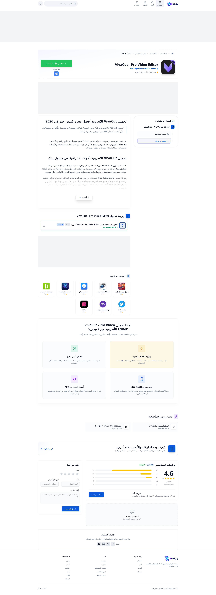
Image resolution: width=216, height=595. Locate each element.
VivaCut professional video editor (143, 69)
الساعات (67, 579)
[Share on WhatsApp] (103, 544)
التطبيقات (164, 53)
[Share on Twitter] (108, 544)
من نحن (103, 561)
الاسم (77, 480)
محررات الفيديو (140, 53)
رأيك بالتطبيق (75, 490)
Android (153, 53)
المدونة (139, 568)
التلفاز (68, 575)
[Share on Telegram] (99, 544)
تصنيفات (139, 571)
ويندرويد (67, 568)
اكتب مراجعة (96, 494)
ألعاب (140, 564)
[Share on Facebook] (113, 544)
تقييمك (77, 470)
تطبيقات (139, 561)
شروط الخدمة (101, 571)
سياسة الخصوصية (100, 568)
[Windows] (56, 73)
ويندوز (68, 561)
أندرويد (68, 564)
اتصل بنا (103, 564)
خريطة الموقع (101, 575)
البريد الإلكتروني (53, 480)
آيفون (68, 571)
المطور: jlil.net (42, 588)
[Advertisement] (108, 26)
